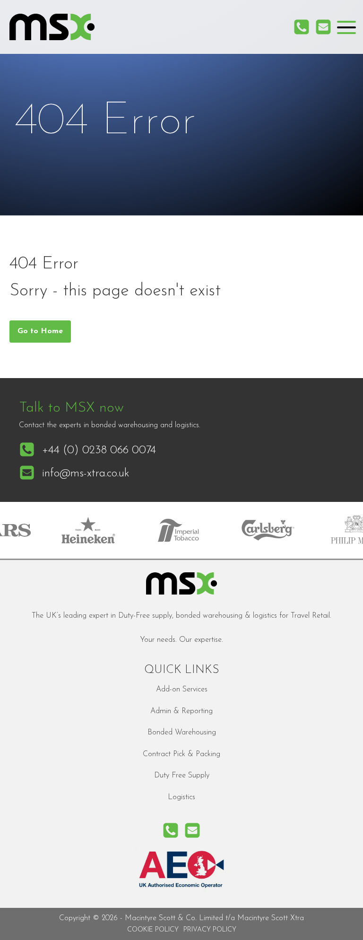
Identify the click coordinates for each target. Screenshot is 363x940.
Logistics (181, 797)
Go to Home (40, 331)
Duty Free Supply (181, 775)
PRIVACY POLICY (209, 929)
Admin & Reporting (181, 711)
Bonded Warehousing (181, 732)
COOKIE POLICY (153, 929)
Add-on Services (181, 689)
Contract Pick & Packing (181, 754)
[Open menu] (346, 27)
